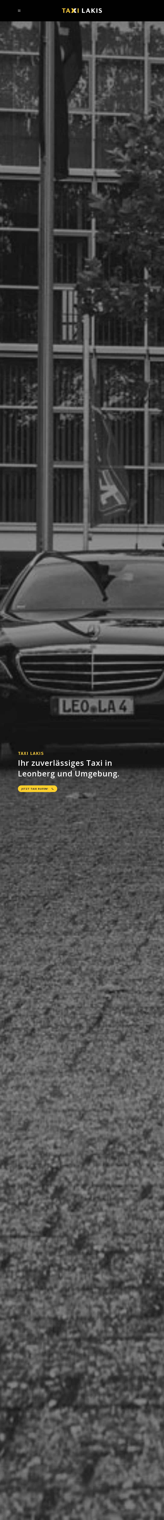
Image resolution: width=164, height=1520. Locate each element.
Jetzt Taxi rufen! (34, 788)
